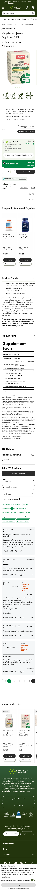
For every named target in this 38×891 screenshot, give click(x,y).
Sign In (33, 188)
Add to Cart (9, 260)
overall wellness (23, 517)
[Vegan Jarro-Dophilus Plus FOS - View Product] (9, 736)
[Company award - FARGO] (6, 814)
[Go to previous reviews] (4, 681)
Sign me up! (27, 834)
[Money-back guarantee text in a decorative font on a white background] (31, 814)
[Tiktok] (31, 863)
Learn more (22, 179)
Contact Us (10, 3)
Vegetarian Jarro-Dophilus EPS (25, 587)
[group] (18, 67)
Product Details (10, 278)
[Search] (33, 13)
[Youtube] (16, 863)
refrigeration (27, 504)
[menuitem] (11, 19)
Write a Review (18, 474)
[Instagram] (10, 863)
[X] (26, 863)
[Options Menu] (32, 551)
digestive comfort (9, 517)
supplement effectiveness (11, 504)
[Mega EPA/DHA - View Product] (25, 240)
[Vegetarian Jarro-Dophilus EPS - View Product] (25, 736)
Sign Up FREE (24, 188)
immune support (8, 521)
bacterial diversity (19, 508)
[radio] (26, 126)
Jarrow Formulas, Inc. (9, 28)
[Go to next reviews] (33, 681)
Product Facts (9, 335)
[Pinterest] (21, 863)
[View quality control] (18, 814)
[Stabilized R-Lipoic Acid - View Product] (9, 240)
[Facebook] (5, 863)
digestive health (24, 513)
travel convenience (9, 513)
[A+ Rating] (12, 815)
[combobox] (18, 13)
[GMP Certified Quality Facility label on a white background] (24, 814)
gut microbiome (22, 521)
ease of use (7, 508)
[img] (6, 96)
